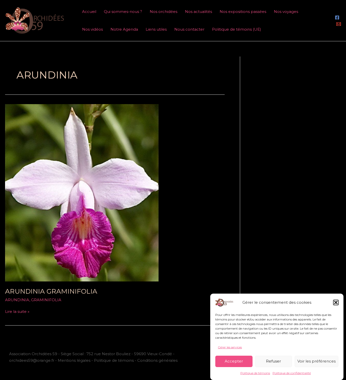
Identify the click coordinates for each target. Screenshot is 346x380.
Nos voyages (286, 11)
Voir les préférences (316, 361)
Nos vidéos (92, 29)
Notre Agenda (124, 29)
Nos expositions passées (243, 11)
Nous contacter (189, 29)
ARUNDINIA (17, 299)
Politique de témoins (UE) (236, 29)
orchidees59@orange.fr (32, 360)
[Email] (338, 24)
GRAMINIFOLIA (46, 299)
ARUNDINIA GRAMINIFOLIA (51, 291)
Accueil (89, 11)
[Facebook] (337, 17)
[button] (335, 302)
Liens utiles (156, 29)
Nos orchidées (163, 11)
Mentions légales (74, 360)
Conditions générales (157, 360)
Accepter (234, 361)
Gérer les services (230, 347)
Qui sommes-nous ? (123, 11)
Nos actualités (198, 11)
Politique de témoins (255, 373)
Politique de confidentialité (292, 373)
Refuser (273, 361)
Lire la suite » (17, 311)
